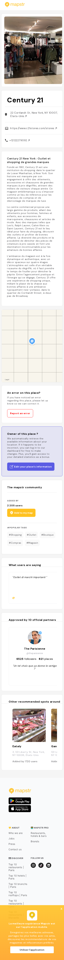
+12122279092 (18, 140)
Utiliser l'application (32, 949)
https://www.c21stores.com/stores (32, 128)
